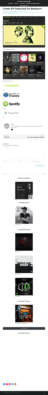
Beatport (10, 12)
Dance (19, 12)
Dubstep (21, 12)
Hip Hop (33, 12)
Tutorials (22, 3)
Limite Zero (37, 12)
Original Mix (8, 13)
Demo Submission (24, 5)
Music (4, 13)
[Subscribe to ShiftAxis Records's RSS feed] (44, 393)
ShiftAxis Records (16, 13)
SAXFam (11, 13)
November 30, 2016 (6, 11)
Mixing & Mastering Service (33, 3)
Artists (16, 3)
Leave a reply (25, 11)
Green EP (30, 12)
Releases (10, 3)
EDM (24, 12)
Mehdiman (41, 12)
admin (13, 11)
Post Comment (39, 165)
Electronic (27, 12)
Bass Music (6, 12)
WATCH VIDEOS (24, 328)
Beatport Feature (19, 11)
